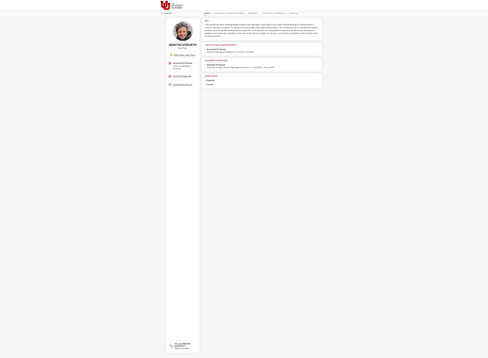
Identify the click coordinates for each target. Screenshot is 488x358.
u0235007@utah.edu (182, 76)
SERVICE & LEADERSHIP (274, 13)
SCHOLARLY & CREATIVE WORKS (229, 13)
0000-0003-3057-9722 (184, 55)
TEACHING (294, 13)
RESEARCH (253, 13)
